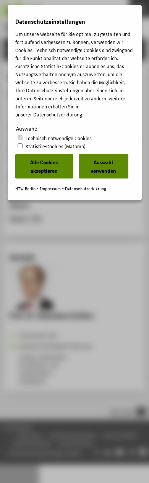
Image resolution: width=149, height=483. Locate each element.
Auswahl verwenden (103, 166)
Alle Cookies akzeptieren (44, 166)
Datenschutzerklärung (57, 114)
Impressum (50, 188)
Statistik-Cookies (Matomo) (56, 146)
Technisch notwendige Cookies (59, 138)
